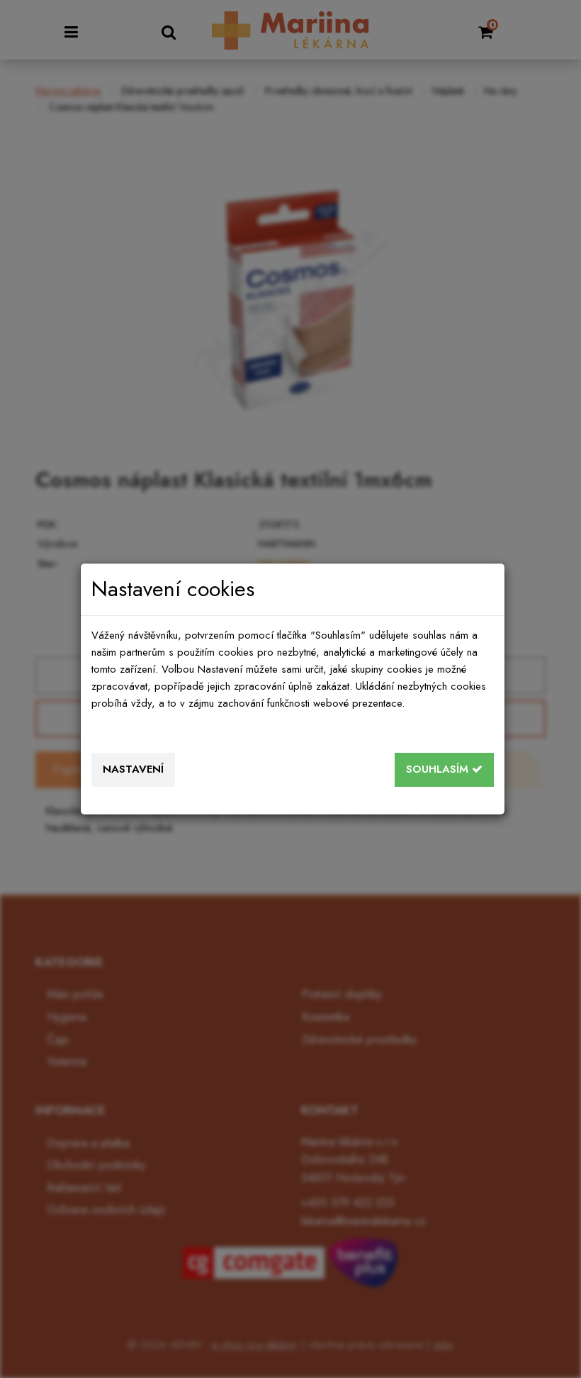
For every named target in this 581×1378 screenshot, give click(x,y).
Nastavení (133, 769)
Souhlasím (439, 769)
